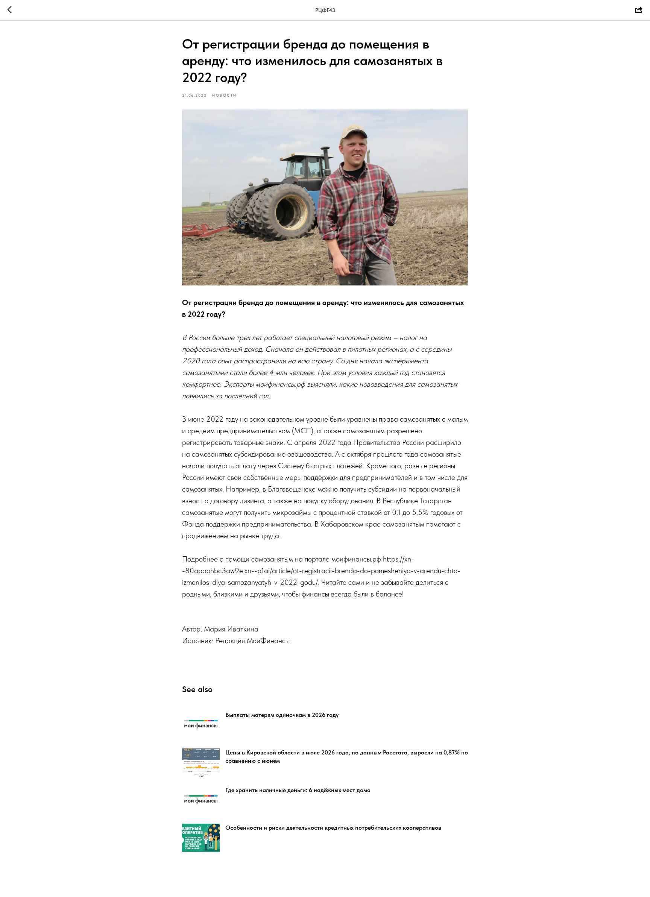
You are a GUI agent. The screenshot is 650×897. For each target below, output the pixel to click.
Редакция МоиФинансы (252, 640)
